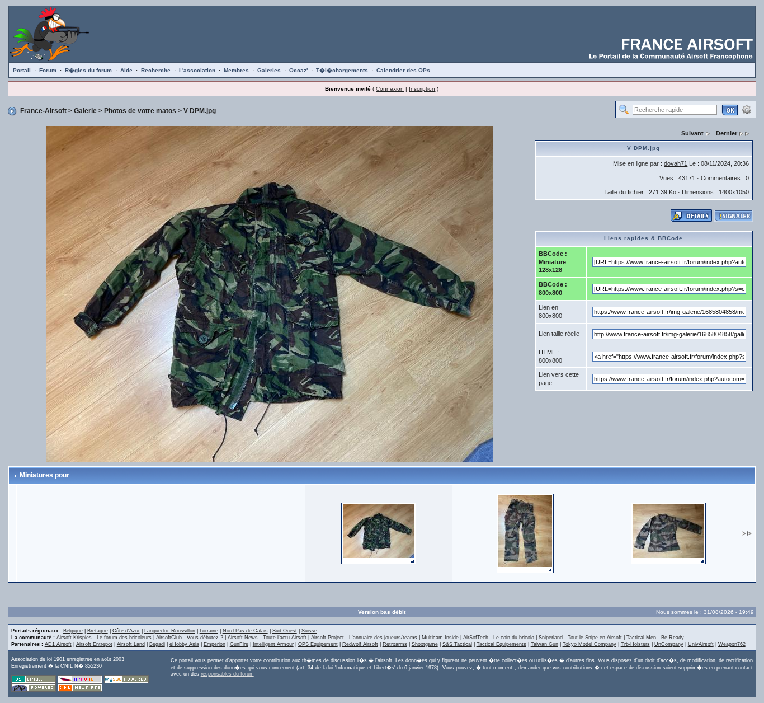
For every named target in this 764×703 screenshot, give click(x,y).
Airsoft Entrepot (94, 644)
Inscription (422, 89)
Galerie (85, 111)
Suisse (309, 631)
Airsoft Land (131, 644)
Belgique (73, 631)
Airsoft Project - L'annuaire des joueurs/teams (364, 637)
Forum (47, 70)
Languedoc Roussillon (169, 631)
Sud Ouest (284, 631)
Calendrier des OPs (403, 70)
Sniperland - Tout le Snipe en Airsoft (580, 637)
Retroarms (395, 644)
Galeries (269, 70)
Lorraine (209, 631)
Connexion (390, 89)
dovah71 (675, 163)
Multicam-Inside (440, 637)
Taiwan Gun (544, 644)
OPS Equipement (318, 644)
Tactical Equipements (501, 644)
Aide (126, 70)
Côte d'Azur (126, 631)
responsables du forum (227, 674)
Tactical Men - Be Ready (655, 637)
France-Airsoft (43, 111)
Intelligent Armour (273, 644)
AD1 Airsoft (58, 644)
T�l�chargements (342, 70)
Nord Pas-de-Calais (245, 631)
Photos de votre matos (140, 111)
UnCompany (668, 644)
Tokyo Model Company (589, 644)
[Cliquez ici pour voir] (691, 215)
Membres (236, 70)
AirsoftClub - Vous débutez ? (189, 637)
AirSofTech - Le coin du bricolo (498, 637)
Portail (22, 70)
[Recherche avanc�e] (746, 109)
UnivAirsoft (701, 644)
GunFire (239, 644)
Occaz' (298, 70)
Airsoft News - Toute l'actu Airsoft (267, 637)
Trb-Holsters (635, 644)
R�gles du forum (88, 70)
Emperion (214, 644)
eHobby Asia (184, 644)
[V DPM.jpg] (269, 293)
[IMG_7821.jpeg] (668, 532)
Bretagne (97, 631)
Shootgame (425, 644)
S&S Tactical (457, 644)
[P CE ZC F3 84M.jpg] (525, 532)
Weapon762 (732, 644)
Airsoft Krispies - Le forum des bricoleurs (104, 637)
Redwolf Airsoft (360, 644)
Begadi (157, 644)
